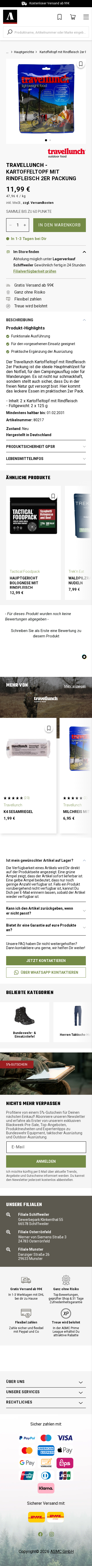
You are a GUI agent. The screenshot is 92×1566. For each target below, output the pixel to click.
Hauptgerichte (24, 52)
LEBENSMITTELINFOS (24, 459)
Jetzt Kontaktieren (46, 961)
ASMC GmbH (62, 1551)
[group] (24, 1022)
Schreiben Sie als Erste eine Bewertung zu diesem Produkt (46, 633)
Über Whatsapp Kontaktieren (49, 972)
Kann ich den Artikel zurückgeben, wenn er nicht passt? (39, 910)
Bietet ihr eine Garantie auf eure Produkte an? (41, 927)
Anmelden (46, 1161)
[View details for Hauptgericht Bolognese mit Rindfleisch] (33, 516)
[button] (46, 633)
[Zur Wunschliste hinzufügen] (81, 64)
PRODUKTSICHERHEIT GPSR (30, 447)
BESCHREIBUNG (19, 320)
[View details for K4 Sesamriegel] (28, 749)
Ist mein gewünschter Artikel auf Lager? (39, 860)
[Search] (9, 32)
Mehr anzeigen (75, 686)
